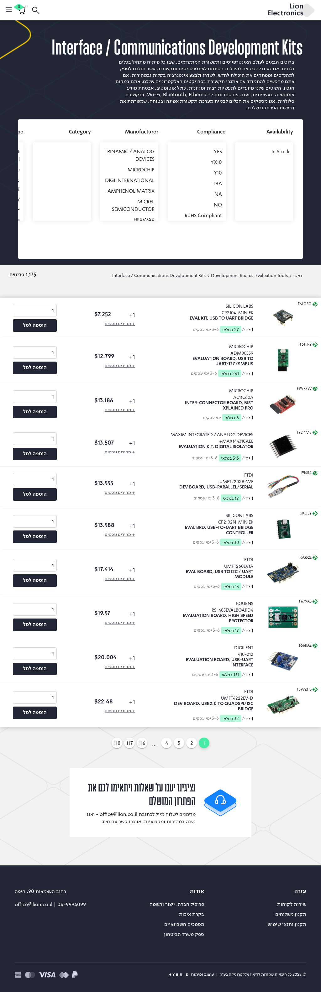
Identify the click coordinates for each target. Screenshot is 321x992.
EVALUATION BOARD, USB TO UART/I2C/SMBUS (222, 361)
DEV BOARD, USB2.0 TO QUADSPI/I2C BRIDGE (213, 706)
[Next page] (106, 743)
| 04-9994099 (70, 904)
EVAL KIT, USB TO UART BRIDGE (221, 318)
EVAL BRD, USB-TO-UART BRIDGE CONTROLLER (219, 530)
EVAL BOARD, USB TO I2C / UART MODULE (219, 574)
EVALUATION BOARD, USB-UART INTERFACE (219, 662)
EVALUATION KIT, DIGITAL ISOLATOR (216, 447)
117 (129, 743)
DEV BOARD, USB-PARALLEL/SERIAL (216, 487)
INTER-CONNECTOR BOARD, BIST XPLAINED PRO (219, 405)
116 (142, 743)
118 (117, 743)
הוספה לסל (35, 325)
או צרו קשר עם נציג (121, 821)
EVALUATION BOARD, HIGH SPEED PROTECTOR (218, 618)
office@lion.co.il (34, 904)
